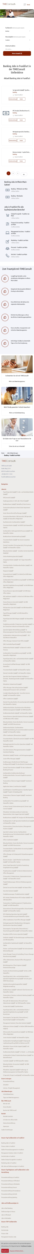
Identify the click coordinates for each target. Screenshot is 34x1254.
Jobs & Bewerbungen (12, 453)
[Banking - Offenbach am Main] (6, 190)
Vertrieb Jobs (4, 1230)
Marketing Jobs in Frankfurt (8, 1163)
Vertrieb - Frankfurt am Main (19, 254)
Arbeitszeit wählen (10, 46)
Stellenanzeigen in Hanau (8, 1211)
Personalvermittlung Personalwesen (10, 1191)
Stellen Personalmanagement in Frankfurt (12, 1149)
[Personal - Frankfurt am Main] (6, 248)
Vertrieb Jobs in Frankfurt (8, 1156)
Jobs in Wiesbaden (6, 1218)
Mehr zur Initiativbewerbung (17, 413)
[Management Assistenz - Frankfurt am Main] (6, 233)
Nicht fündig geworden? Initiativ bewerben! (17, 407)
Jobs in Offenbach (6, 1215)
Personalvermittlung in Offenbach (10, 1181)
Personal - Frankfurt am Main (19, 247)
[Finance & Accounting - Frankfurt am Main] (6, 224)
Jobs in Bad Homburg (6, 1208)
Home (2, 453)
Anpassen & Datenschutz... (17, 1251)
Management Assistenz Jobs (8, 1237)
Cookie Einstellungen (7, 1129)
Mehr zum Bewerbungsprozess (17, 381)
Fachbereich (14, 28)
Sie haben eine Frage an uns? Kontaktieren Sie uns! (17, 440)
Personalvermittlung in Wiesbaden (10, 1184)
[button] (18, 31)
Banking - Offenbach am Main (19, 189)
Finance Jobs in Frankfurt (8, 1146)
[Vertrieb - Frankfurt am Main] (6, 255)
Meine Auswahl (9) (17, 53)
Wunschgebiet (15, 37)
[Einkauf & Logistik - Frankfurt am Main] (6, 215)
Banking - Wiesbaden (17, 196)
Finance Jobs (4, 1233)
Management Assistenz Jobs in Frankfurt (12, 1153)
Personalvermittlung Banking (9, 1197)
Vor (24, 174)
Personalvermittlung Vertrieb (9, 1194)
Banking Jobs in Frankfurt (8, 1143)
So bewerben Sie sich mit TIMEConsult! (17, 376)
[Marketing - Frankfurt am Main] (6, 241)
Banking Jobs (4, 1227)
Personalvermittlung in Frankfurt (10, 1177)
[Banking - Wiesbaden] (6, 197)
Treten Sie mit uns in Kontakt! (17, 446)
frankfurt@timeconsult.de (8, 477)
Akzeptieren (5, 1251)
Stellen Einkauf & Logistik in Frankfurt (11, 1159)
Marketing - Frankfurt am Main (19, 240)
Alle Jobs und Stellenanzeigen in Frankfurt (12, 1166)
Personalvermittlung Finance (9, 1187)
